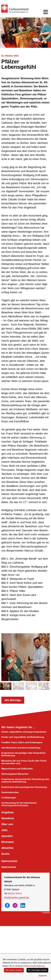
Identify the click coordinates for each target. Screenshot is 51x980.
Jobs (4, 830)
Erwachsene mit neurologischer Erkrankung (24, 787)
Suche (5, 853)
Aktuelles (7, 847)
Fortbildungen (8, 797)
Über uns (7, 824)
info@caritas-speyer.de (16, 897)
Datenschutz (9, 861)
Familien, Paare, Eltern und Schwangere (21, 742)
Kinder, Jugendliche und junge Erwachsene (23, 732)
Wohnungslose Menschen (14, 774)
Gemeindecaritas (10, 792)
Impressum (8, 867)
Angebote (7, 812)
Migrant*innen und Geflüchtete (17, 769)
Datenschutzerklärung (33, 966)
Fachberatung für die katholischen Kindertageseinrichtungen (19, 804)
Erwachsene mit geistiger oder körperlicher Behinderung (23, 754)
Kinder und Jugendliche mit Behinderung (22, 737)
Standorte (7, 818)
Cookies (46, 912)
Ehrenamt (7, 841)
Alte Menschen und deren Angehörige (21, 748)
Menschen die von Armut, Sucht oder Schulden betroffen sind (24, 762)
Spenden (7, 836)
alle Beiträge (13, 700)
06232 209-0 (15, 893)
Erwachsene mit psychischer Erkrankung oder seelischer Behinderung (25, 780)
